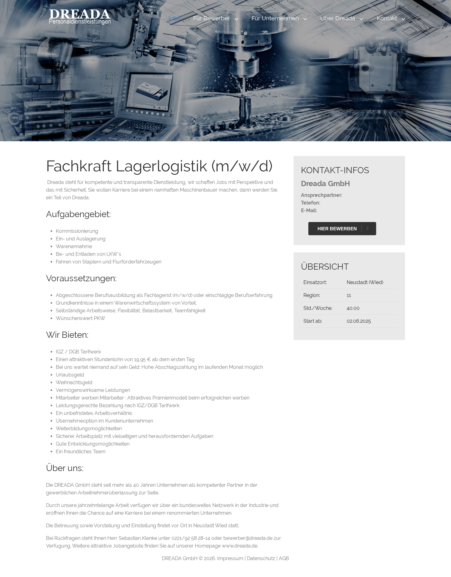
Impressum (231, 558)
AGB (284, 558)
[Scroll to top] (437, 563)
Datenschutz (261, 558)
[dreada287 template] (80, 17)
